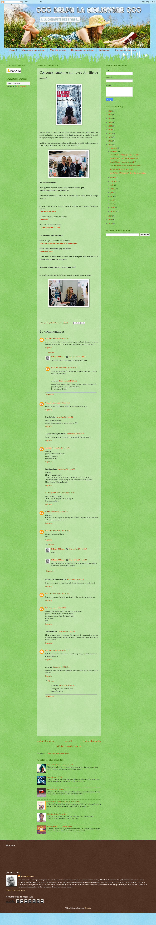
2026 (110, 111)
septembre (114, 181)
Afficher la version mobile (68, 746)
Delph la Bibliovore (58, 357)
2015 (110, 219)
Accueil (13, 49)
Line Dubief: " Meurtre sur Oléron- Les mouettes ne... (128, 173)
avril (112, 200)
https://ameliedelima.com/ (50, 227)
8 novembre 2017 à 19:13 (59, 511)
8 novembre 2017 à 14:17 (61, 338)
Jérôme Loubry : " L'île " (55, 777)
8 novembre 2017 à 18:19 (67, 367)
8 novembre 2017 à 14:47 (61, 448)
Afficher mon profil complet (15, 890)
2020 (110, 133)
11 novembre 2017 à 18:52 (68, 381)
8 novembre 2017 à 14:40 (75, 433)
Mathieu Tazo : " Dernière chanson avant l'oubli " (63, 801)
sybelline (48, 448)
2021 (110, 129)
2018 (110, 141)
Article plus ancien (92, 741)
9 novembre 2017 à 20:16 (61, 667)
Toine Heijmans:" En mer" (56, 789)
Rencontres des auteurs (82, 49)
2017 (110, 144)
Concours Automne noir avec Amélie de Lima (125, 165)
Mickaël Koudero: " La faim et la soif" (60, 765)
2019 (110, 137)
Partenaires (104, 49)
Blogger (87, 908)
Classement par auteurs (33, 49)
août (112, 185)
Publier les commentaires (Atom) (58, 753)
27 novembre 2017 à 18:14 (78, 560)
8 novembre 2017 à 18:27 (66, 469)
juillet (112, 188)
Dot (46, 608)
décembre (113, 148)
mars (112, 204)
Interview (44, 219)
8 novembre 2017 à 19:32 (61, 530)
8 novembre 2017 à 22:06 (57, 608)
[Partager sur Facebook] (81, 323)
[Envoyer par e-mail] (74, 323)
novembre (114, 151)
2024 (110, 118)
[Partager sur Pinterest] (83, 323)
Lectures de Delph (46, 251)
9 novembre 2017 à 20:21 (67, 685)
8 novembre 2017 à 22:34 (66, 631)
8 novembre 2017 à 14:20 (77, 357)
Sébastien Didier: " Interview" (57, 814)
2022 (110, 126)
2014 (110, 223)
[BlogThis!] (76, 323)
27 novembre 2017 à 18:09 (78, 549)
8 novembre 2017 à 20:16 (75, 579)
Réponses (51, 352)
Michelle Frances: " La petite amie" (122, 169)
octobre (113, 177)
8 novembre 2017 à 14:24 (64, 417)
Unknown (48, 338)
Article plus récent (45, 741)
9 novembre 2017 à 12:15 (61, 650)
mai (111, 196)
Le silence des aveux (48, 211)
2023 (110, 122)
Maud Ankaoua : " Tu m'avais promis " (60, 826)
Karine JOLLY (50, 492)
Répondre (48, 347)
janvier (113, 211)
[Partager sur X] (79, 323)
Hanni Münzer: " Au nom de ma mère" (123, 162)
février (112, 207)
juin (111, 192)
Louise (47, 511)
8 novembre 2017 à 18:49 (65, 492)
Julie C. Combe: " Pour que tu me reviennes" (125, 155)
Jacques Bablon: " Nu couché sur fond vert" (124, 158)
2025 (110, 115)
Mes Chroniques (58, 49)
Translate (23, 86)
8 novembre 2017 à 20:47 (61, 593)
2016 (110, 216)
